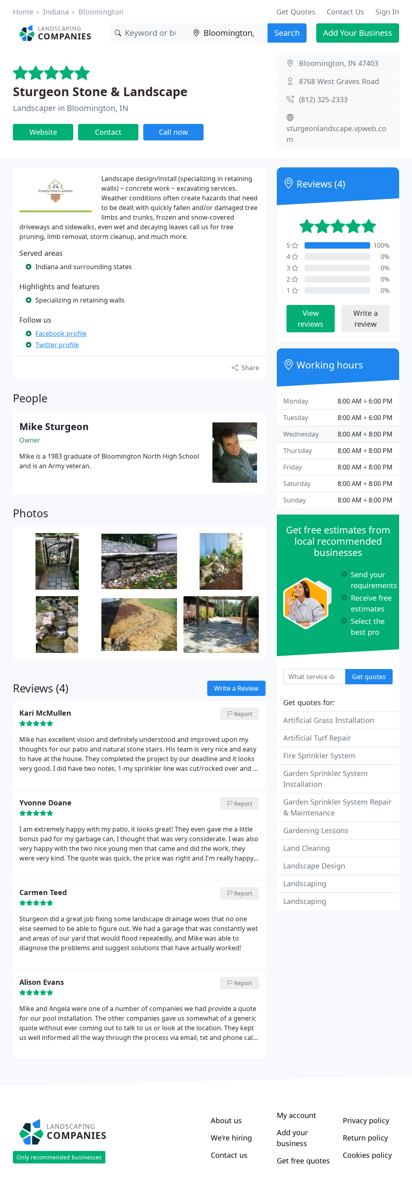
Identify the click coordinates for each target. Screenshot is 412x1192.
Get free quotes (303, 1160)
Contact (108, 132)
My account (296, 1115)
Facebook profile (61, 333)
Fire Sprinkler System (319, 755)
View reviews (310, 318)
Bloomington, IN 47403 (338, 63)
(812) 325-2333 (323, 99)
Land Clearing (306, 848)
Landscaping (304, 883)
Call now (173, 132)
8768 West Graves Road (339, 81)
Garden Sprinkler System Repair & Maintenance (337, 807)
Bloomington (101, 11)
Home (23, 11)
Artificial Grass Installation (328, 720)
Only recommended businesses (59, 1157)
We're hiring (231, 1138)
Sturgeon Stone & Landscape (100, 91)
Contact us (229, 1155)
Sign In (387, 11)
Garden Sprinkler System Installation (325, 778)
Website (43, 132)
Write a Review (236, 688)
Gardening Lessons (315, 830)
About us (226, 1120)
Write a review (365, 318)
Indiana (56, 11)
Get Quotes (295, 11)
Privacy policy (366, 1120)
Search (287, 32)
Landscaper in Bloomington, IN (70, 108)
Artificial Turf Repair (317, 738)
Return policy (365, 1138)
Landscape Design (314, 866)
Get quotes (369, 676)
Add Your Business (357, 32)
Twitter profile (57, 344)
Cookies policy (367, 1155)
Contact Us (345, 11)
